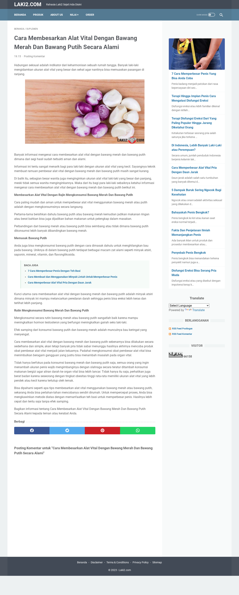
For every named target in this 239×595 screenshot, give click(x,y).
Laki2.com (27, 4)
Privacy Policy (141, 562)
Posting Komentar (34, 56)
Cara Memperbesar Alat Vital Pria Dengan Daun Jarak (59, 282)
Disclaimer (97, 562)
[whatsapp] (137, 430)
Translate (198, 310)
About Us (56, 14)
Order (90, 14)
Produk (38, 14)
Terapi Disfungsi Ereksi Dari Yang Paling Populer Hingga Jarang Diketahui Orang (194, 123)
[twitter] (67, 430)
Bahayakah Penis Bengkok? (190, 212)
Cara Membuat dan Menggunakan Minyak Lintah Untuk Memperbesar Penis (72, 276)
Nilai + (74, 14)
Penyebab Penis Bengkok (189, 252)
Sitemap (157, 562)
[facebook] (31, 430)
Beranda (20, 14)
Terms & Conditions (117, 562)
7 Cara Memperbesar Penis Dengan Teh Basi (54, 271)
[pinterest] (102, 430)
